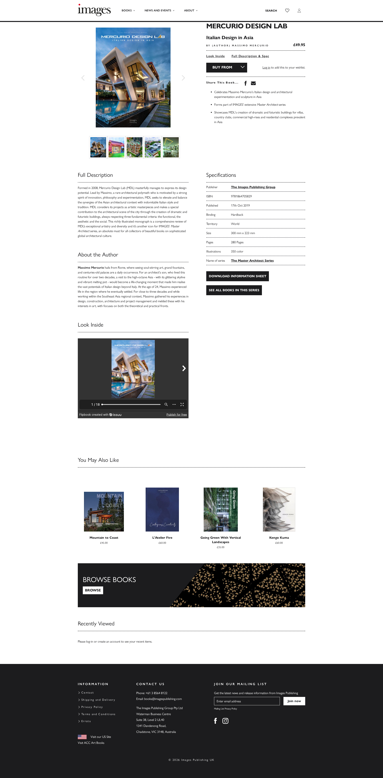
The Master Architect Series (252, 260)
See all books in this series (234, 290)
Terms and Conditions (98, 714)
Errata (86, 721)
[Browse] (191, 585)
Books (127, 10)
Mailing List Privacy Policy (225, 708)
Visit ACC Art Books (91, 743)
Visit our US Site (101, 737)
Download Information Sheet (237, 276)
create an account (109, 641)
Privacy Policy (92, 707)
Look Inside (215, 56)
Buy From (222, 67)
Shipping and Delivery (98, 699)
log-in (89, 641)
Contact (87, 692)
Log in (266, 67)
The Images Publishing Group (253, 187)
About (189, 10)
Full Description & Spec (250, 56)
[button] (287, 10)
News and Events (158, 10)
